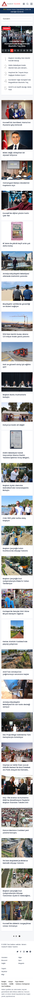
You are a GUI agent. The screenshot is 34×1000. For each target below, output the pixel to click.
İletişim (3, 982)
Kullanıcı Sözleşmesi (23, 984)
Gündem (4, 957)
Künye (10, 982)
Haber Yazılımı (13, 947)
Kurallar (4, 984)
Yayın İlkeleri (19, 982)
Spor (20, 960)
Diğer (20, 957)
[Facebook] (21, 951)
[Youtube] (27, 951)
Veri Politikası (6, 986)
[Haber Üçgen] (10, 4)
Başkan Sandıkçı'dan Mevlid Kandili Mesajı (17, 10)
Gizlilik (11, 984)
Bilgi (2, 974)
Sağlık (3, 963)
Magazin (21, 963)
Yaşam (3, 968)
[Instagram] (24, 951)
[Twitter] (17, 951)
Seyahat (4, 971)
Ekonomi (4, 960)
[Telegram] (30, 951)
